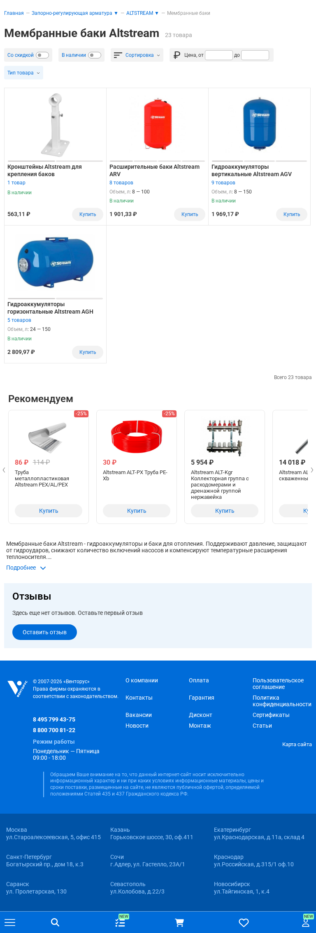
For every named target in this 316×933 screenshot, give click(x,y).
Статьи (262, 725)
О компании (141, 680)
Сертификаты (271, 715)
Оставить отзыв (45, 632)
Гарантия (201, 697)
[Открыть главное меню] (10, 923)
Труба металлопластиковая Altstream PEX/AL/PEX (42, 478)
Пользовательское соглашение (278, 683)
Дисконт (200, 715)
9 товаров (223, 183)
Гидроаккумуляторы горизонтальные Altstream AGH (50, 308)
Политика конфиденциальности (282, 700)
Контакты (139, 697)
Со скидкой (20, 55)
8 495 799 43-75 (54, 719)
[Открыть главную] (17, 689)
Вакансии (138, 715)
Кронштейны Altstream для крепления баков (44, 170)
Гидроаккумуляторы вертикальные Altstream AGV (251, 170)
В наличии (74, 55)
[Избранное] (244, 922)
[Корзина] (179, 923)
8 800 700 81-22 (54, 730)
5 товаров (19, 320)
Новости (137, 725)
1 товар (16, 183)
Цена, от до (212, 55)
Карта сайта (297, 744)
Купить (87, 214)
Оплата (199, 680)
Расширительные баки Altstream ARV (154, 170)
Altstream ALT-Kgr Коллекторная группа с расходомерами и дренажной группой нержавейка (220, 484)
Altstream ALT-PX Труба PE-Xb (135, 475)
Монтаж (200, 725)
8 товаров (121, 183)
